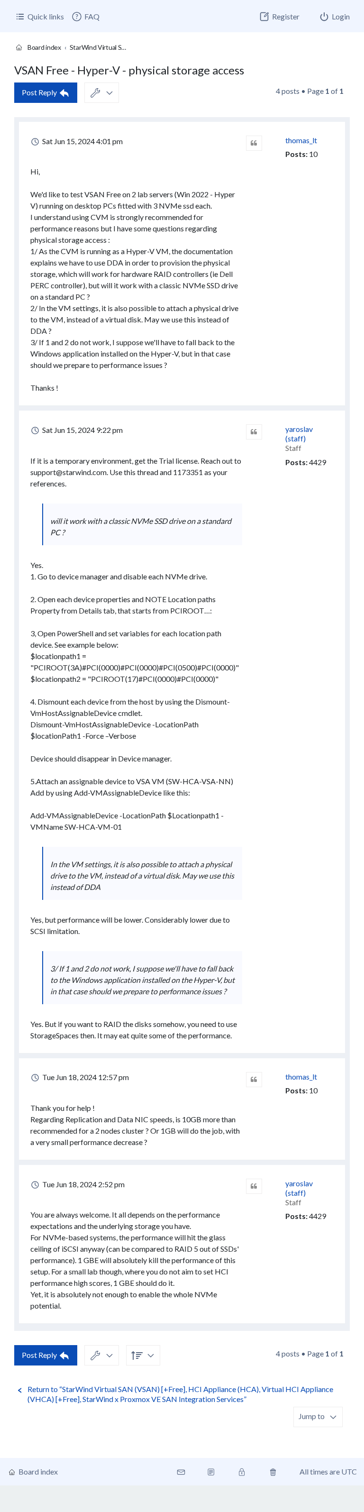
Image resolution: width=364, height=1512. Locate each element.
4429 (317, 462)
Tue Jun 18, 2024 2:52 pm (83, 1184)
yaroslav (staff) (299, 433)
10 (313, 153)
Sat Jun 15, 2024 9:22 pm (82, 429)
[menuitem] (85, 16)
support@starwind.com (68, 472)
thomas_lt (301, 140)
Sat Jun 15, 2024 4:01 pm (82, 141)
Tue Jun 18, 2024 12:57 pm (85, 1076)
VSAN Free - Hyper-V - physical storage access (129, 70)
